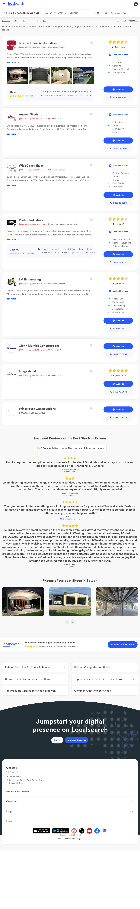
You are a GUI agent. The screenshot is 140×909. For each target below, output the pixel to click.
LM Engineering (70, 495)
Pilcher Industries (70, 472)
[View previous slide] (67, 622)
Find (16, 21)
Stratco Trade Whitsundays (70, 519)
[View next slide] (73, 622)
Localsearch (6, 21)
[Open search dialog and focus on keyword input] (46, 12)
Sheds (25, 21)
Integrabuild (70, 566)
